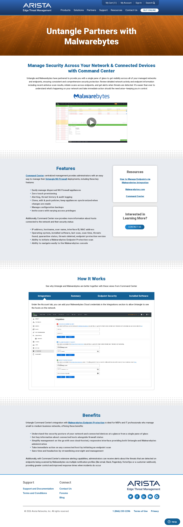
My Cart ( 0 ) (111, 3)
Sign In (139, 3)
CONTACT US (134, 227)
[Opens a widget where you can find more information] (172, 522)
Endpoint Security (107, 296)
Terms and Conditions (35, 493)
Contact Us (131, 10)
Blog (62, 497)
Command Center (35, 175)
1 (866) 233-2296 (121, 511)
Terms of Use (141, 511)
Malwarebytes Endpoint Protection (86, 422)
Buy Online (149, 10)
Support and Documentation (38, 489)
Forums (63, 493)
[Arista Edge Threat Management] (37, 7)
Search (149, 3)
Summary (76, 296)
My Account (126, 3)
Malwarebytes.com (135, 189)
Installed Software (138, 296)
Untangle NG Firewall (56, 179)
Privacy (155, 511)
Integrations (44, 296)
